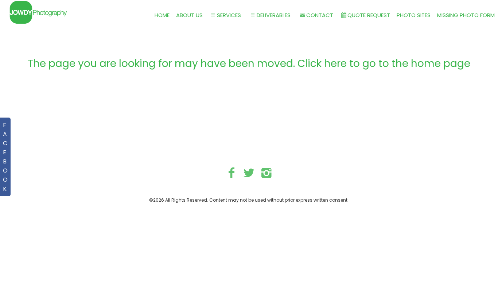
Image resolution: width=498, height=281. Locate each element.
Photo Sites (414, 15)
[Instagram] (266, 173)
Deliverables (274, 15)
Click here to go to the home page (383, 63)
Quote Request (368, 15)
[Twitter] (249, 173)
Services (229, 15)
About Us (189, 15)
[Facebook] (231, 173)
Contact (319, 15)
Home (162, 15)
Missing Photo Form (466, 15)
